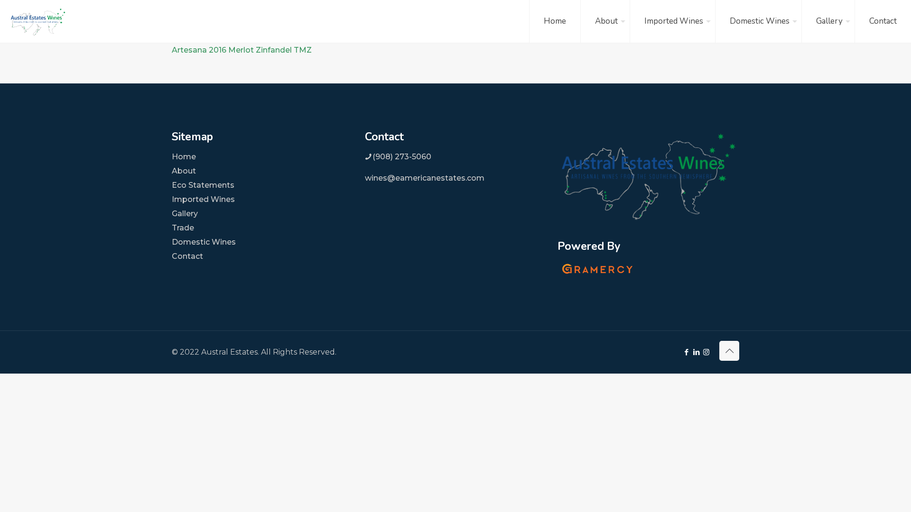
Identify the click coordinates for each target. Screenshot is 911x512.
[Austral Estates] (37, 21)
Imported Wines (203, 199)
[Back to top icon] (729, 351)
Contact (187, 256)
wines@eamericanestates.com (424, 178)
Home (184, 156)
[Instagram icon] (706, 352)
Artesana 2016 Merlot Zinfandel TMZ (242, 50)
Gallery (185, 213)
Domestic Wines (204, 242)
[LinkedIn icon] (696, 352)
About (184, 170)
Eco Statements (203, 185)
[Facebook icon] (686, 352)
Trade (183, 227)
